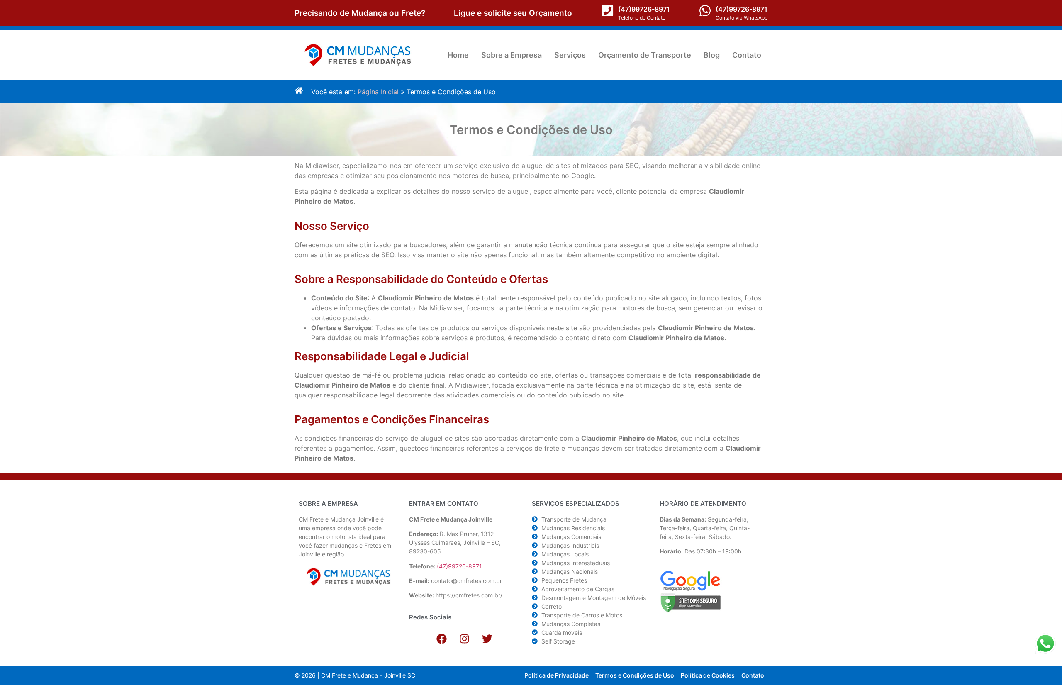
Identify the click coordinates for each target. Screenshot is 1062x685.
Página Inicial (378, 92)
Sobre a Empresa (511, 55)
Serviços (570, 55)
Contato (746, 55)
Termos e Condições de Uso (634, 675)
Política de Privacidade (556, 675)
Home (458, 55)
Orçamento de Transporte (644, 55)
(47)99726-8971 (644, 9)
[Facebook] (441, 639)
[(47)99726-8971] (607, 10)
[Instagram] (464, 639)
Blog (712, 55)
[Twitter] (487, 639)
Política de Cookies (708, 675)
